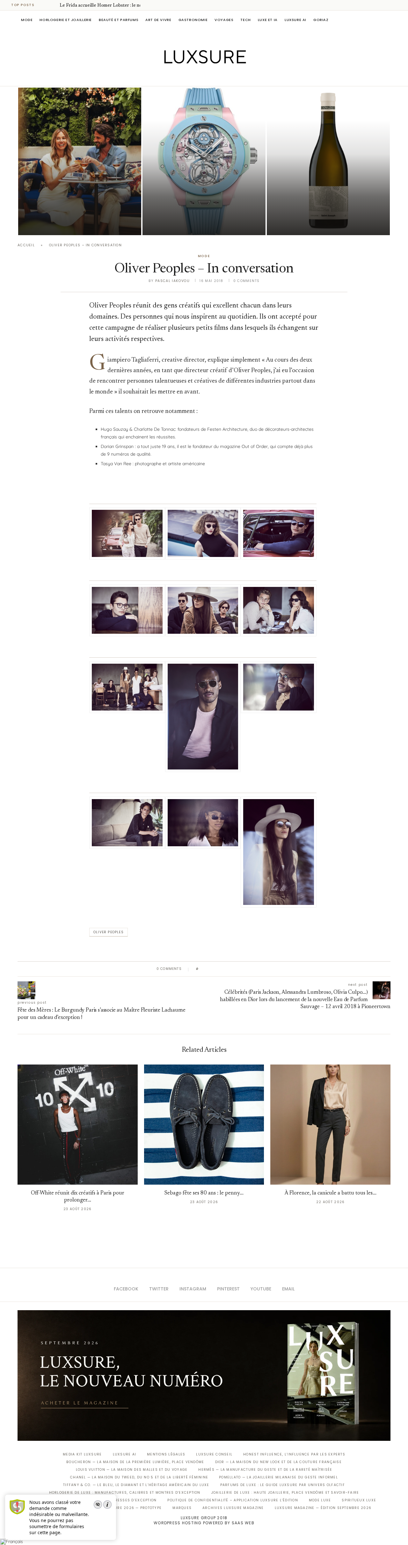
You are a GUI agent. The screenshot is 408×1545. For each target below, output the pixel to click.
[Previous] (45, 5)
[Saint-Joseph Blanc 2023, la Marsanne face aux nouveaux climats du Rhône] (328, 161)
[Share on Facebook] (209, 968)
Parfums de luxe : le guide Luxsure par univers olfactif (282, 1485)
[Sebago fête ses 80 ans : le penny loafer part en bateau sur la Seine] (204, 1125)
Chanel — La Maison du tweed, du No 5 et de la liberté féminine (139, 1477)
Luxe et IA (268, 19)
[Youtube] (217, 77)
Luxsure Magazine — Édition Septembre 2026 (323, 1507)
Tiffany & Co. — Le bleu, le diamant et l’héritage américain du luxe (136, 1485)
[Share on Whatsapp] (234, 968)
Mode (27, 19)
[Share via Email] (252, 968)
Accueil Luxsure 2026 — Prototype (124, 1507)
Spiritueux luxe (359, 1500)
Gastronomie (193, 19)
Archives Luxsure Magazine (233, 1507)
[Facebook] (182, 77)
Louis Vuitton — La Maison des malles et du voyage (132, 1469)
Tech (245, 19)
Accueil (26, 245)
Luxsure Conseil (214, 1454)
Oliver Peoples (108, 932)
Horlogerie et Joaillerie (66, 19)
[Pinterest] (208, 77)
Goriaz (321, 19)
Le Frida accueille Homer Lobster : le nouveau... (108, 6)
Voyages (224, 19)
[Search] (387, 20)
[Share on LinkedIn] (227, 968)
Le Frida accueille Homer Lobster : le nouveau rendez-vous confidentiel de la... (77, 206)
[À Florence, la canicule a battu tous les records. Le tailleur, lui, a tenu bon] (330, 1125)
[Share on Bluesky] (246, 968)
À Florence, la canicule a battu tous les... (330, 1193)
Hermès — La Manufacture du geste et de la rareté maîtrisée (265, 1469)
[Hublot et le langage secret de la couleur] (204, 161)
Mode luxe (320, 1500)
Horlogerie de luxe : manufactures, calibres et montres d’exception (124, 1492)
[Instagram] (199, 77)
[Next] (53, 5)
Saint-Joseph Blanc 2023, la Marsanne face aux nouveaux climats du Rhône (317, 206)
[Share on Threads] (240, 968)
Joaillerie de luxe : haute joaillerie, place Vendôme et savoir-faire (285, 1492)
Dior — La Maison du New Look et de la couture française (278, 1462)
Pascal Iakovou (299, 224)
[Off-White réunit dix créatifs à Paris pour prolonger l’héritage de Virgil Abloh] (78, 1125)
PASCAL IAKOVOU (50, 224)
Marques (182, 1507)
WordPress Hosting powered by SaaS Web (204, 1523)
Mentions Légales (166, 1454)
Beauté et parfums (118, 19)
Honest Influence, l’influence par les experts (294, 1454)
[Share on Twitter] (215, 968)
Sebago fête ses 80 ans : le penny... (204, 1193)
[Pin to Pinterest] (221, 968)
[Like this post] (202, 968)
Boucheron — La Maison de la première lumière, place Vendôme (135, 1462)
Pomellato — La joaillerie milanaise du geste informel (278, 1477)
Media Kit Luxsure (82, 1454)
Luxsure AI (295, 19)
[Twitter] (191, 77)
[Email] (226, 77)
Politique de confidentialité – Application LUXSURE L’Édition (232, 1500)
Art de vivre (158, 19)
